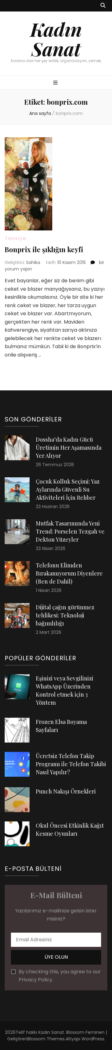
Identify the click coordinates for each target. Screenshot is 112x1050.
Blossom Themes (46, 1039)
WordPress (93, 1039)
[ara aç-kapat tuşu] (102, 6)
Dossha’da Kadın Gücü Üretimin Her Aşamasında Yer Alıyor (68, 447)
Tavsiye (15, 238)
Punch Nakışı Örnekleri (66, 791)
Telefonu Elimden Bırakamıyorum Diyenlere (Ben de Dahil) (69, 573)
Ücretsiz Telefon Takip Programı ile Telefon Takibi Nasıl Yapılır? (71, 764)
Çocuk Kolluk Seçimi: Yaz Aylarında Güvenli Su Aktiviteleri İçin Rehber (68, 489)
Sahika (33, 262)
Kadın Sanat (56, 38)
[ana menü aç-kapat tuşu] (56, 83)
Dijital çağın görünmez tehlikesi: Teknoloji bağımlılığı (65, 615)
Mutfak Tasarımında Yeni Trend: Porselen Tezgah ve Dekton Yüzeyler (70, 531)
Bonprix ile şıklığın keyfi (44, 249)
